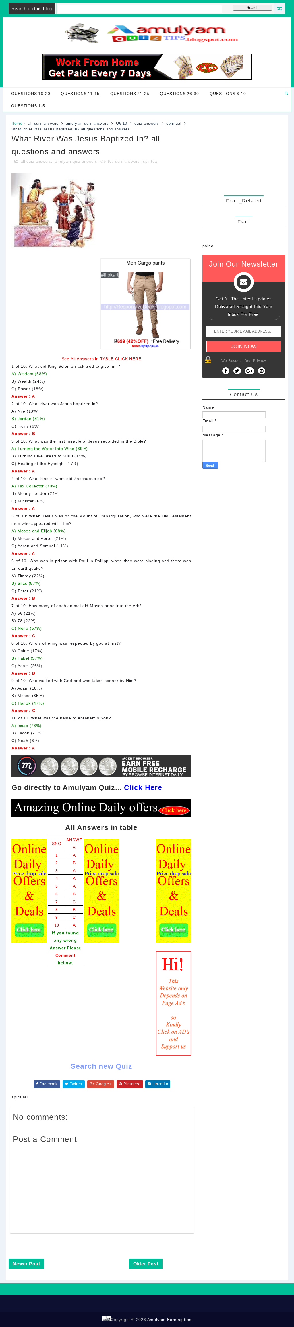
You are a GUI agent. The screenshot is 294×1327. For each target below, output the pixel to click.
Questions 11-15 (80, 93)
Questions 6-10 (228, 93)
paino (208, 246)
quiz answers (146, 123)
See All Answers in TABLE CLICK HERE (101, 358)
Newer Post (26, 1263)
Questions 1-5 (28, 105)
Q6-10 (121, 123)
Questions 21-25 (129, 93)
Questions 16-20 (30, 93)
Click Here (143, 787)
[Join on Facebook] (226, 371)
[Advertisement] (243, 154)
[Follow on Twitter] (237, 371)
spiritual (173, 123)
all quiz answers (43, 123)
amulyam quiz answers (87, 123)
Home (16, 123)
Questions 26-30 (179, 93)
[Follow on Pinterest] (262, 371)
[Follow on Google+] (249, 371)
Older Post (145, 1263)
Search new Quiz (101, 1066)
